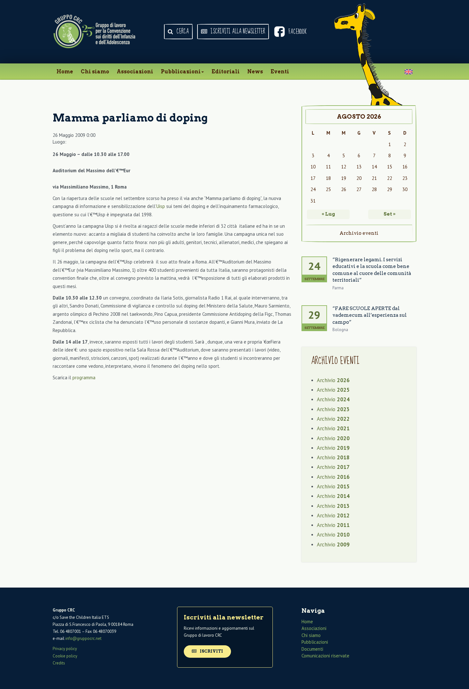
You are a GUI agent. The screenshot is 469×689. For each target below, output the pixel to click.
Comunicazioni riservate (325, 656)
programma (83, 377)
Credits (59, 663)
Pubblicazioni (181, 72)
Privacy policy (65, 648)
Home (64, 72)
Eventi (280, 72)
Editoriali (226, 72)
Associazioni (135, 72)
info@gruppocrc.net (83, 638)
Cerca (182, 31)
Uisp (160, 206)
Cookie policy (65, 656)
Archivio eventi (358, 233)
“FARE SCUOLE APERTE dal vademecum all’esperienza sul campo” (369, 315)
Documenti (312, 649)
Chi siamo (95, 72)
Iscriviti (211, 651)
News (255, 72)
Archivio (333, 380)
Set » (389, 214)
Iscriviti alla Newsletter (237, 31)
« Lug (328, 214)
